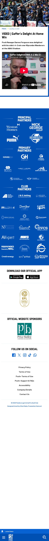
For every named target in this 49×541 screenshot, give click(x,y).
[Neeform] (7, 227)
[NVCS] (41, 227)
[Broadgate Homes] (24, 248)
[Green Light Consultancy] (24, 217)
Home (2, 531)
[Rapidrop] (41, 248)
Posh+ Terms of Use (24, 376)
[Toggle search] (44, 537)
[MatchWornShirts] (24, 237)
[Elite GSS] (7, 207)
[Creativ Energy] (7, 256)
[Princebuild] (7, 157)
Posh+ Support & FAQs (24, 381)
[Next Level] (24, 169)
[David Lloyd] (24, 207)
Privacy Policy (25, 367)
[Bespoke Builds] (41, 169)
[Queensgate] (41, 217)
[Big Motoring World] (41, 256)
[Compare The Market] (41, 157)
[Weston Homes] (13, 127)
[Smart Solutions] (7, 169)
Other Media (23, 406)
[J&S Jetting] (24, 196)
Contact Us (24, 394)
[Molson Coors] (41, 196)
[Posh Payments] (7, 248)
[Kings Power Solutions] (36, 138)
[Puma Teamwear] (13, 138)
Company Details (24, 389)
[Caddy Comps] (41, 207)
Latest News (9, 531)
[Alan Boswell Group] (7, 196)
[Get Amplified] (24, 257)
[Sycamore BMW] (16, 179)
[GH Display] (24, 157)
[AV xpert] (7, 238)
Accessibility (24, 385)
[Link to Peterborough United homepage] (11, 537)
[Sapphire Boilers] (24, 227)
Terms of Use (24, 372)
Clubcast (39, 406)
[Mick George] (36, 127)
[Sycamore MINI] (32, 179)
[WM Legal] (7, 217)
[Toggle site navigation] (3, 537)
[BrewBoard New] (41, 237)
